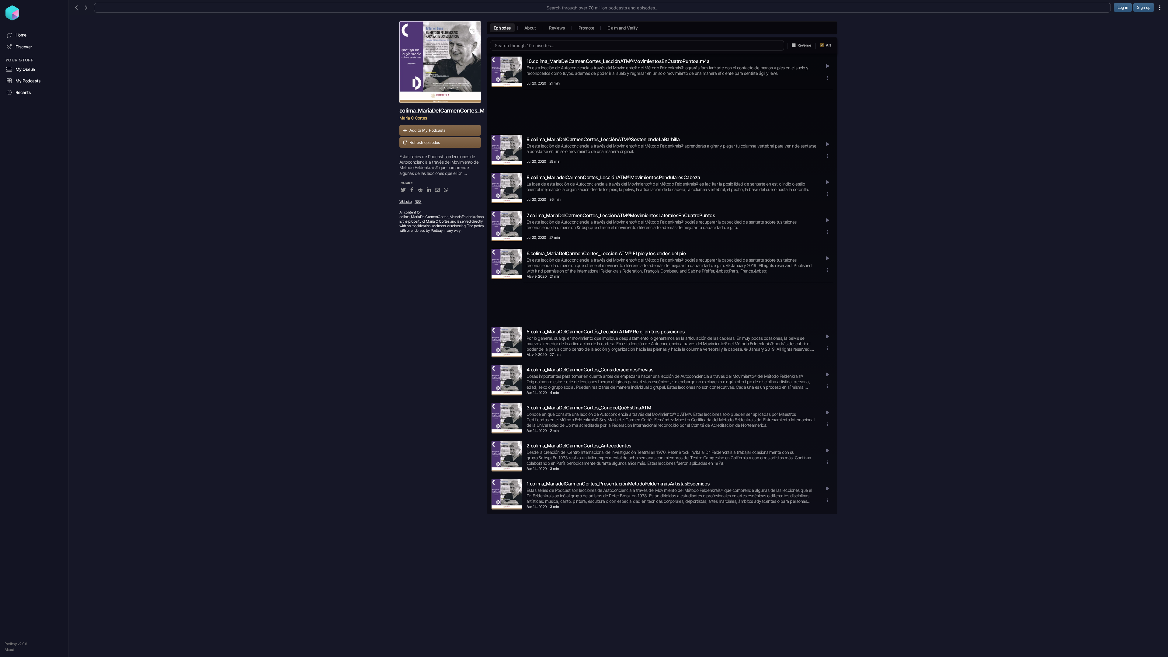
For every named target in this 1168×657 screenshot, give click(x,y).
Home (21, 34)
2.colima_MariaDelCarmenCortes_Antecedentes (579, 446)
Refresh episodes (424, 142)
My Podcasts (28, 80)
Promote (586, 27)
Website (405, 201)
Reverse (804, 45)
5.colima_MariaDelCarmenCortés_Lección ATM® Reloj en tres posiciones (606, 331)
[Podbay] (12, 19)
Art (828, 45)
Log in (1123, 7)
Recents (23, 92)
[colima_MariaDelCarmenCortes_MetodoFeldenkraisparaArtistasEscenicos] (440, 62)
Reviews (557, 27)
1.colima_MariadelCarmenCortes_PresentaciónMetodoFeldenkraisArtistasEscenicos (618, 484)
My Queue (25, 69)
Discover (24, 46)
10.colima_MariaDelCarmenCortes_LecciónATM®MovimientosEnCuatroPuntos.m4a (618, 61)
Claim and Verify (622, 27)
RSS (418, 201)
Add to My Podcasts (427, 130)
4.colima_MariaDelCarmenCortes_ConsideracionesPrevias (590, 370)
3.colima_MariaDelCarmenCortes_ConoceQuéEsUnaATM (589, 408)
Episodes (502, 27)
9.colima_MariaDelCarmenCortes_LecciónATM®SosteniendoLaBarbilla (603, 139)
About (9, 649)
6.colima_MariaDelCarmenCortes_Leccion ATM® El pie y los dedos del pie (606, 253)
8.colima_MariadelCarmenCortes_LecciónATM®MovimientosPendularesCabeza (613, 177)
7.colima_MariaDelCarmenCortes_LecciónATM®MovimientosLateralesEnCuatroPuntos (621, 215)
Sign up (1143, 7)
